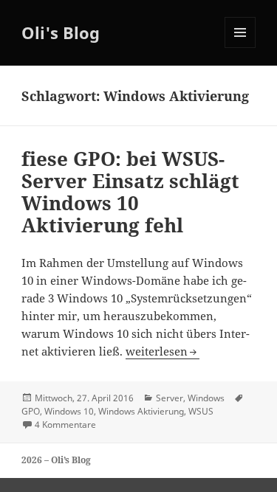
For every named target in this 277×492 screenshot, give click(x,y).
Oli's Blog (60, 32)
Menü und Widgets (240, 47)
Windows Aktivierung (141, 411)
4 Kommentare (65, 424)
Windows (206, 398)
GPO (30, 411)
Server (169, 398)
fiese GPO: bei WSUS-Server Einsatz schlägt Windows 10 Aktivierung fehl (130, 191)
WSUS (200, 411)
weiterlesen (162, 351)
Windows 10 (69, 411)
